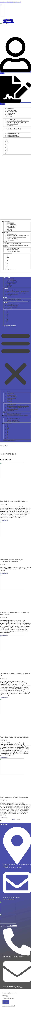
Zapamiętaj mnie (9, 998)
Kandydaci (5, 117)
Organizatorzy (11, 113)
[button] (15, 188)
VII (7, 144)
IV (7, 149)
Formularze (10, 125)
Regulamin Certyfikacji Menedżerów (18, 121)
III (7, 150)
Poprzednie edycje (7, 138)
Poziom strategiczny (13, 136)
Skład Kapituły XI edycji (14, 129)
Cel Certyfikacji (11, 110)
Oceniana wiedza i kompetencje (16, 122)
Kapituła (9, 114)
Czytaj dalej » (4, 520)
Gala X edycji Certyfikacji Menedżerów (14, 501)
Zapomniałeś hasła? (8, 1006)
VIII (7, 143)
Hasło (4, 995)
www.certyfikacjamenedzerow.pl (10, 2)
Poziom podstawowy (13, 133)
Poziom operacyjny (12, 135)
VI (7, 146)
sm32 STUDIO (12, 926)
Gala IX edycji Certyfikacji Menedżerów (14, 797)
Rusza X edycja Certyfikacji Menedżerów (14, 737)
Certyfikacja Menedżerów (8, 21)
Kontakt (9, 116)
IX (7, 141)
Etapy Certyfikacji (12, 124)
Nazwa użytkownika (8, 993)
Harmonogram (11, 119)
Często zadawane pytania (9, 155)
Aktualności (10, 108)
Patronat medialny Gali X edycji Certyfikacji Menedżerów (11, 560)
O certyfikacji (6, 107)
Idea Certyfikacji (12, 111)
